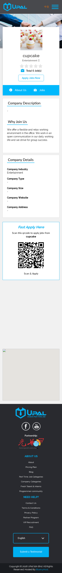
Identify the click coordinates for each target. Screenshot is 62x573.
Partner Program (31, 517)
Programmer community (31, 491)
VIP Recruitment (31, 522)
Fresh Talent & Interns (31, 486)
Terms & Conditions (31, 508)
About (31, 462)
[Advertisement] (31, 314)
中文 (46, 7)
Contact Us (31, 503)
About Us (20, 90)
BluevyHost (42, 569)
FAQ (31, 527)
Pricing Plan (31, 467)
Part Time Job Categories (31, 477)
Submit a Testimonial (31, 552)
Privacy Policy (31, 513)
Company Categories (31, 481)
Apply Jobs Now (31, 78)
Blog (31, 472)
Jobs (42, 90)
